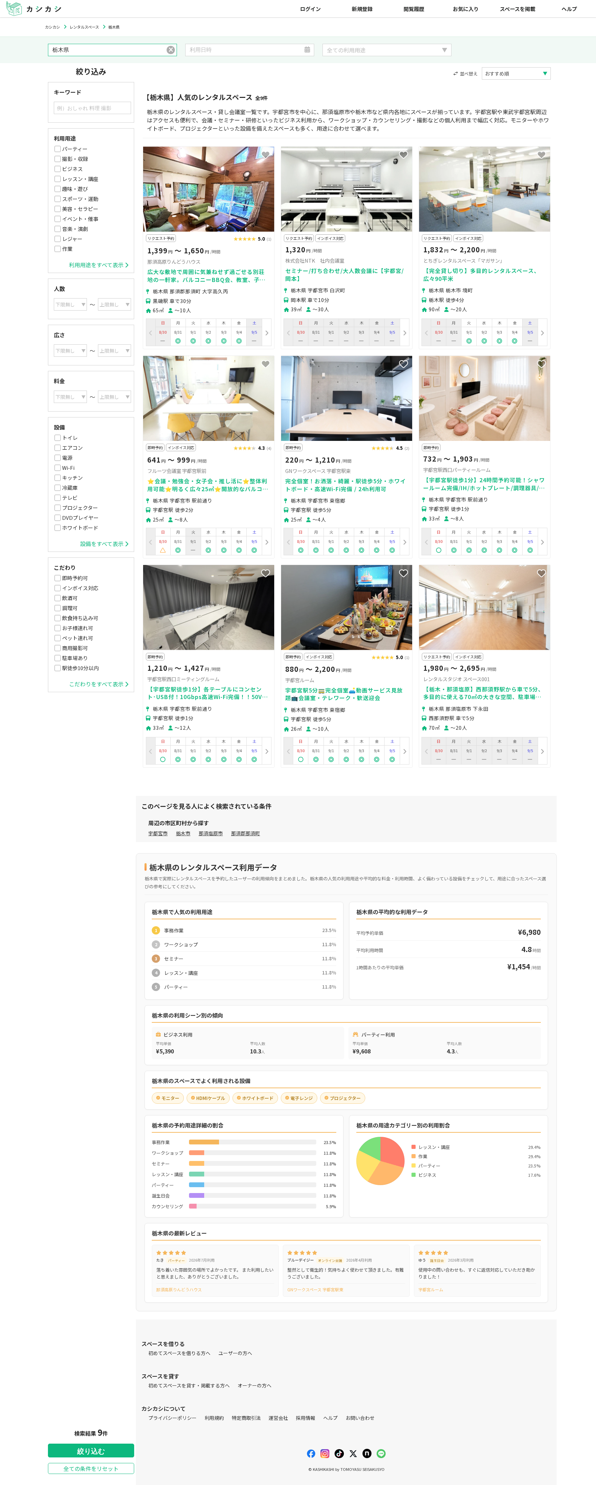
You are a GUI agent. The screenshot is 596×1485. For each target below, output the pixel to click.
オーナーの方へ (254, 1385)
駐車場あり (75, 657)
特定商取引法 (246, 1417)
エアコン (72, 447)
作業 (67, 248)
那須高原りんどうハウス (179, 1289)
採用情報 (305, 1417)
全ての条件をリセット (91, 1468)
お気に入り (466, 8)
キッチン (72, 477)
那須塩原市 (211, 833)
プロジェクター (80, 507)
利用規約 (214, 1417)
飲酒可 (70, 598)
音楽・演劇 (75, 228)
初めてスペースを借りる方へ (179, 1353)
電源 (67, 457)
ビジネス (72, 168)
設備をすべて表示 (101, 543)
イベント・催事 (80, 218)
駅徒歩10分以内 (80, 667)
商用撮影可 (75, 647)
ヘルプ (569, 8)
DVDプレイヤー (80, 517)
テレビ (70, 497)
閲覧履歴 (414, 8)
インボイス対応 (80, 588)
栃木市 (183, 833)
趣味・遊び (75, 188)
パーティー (75, 148)
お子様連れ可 (77, 628)
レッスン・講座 (80, 178)
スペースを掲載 (517, 8)
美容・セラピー (80, 208)
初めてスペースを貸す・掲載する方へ (189, 1385)
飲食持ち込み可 (80, 618)
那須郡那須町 (245, 833)
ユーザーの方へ (235, 1353)
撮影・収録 (75, 158)
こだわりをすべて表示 (96, 684)
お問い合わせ (360, 1417)
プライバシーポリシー (172, 1417)
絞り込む (91, 1451)
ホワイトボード (80, 527)
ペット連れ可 (77, 638)
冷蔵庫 (70, 487)
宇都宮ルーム (430, 1289)
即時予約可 (75, 578)
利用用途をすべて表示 (96, 265)
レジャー (72, 238)
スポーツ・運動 (80, 198)
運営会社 (278, 1417)
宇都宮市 (158, 833)
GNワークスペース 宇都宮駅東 (315, 1289)
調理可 (70, 608)
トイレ (70, 437)
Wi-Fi (68, 467)
